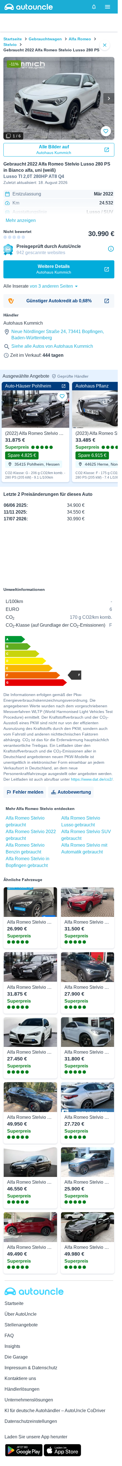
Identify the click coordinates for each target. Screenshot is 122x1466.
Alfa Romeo (80, 39)
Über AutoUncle (21, 1314)
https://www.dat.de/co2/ (92, 779)
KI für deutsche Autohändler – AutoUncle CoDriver (55, 1410)
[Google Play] (24, 1449)
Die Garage (16, 1357)
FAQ (9, 1335)
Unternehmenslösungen (29, 1399)
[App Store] (62, 1449)
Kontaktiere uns (20, 1378)
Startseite (12, 39)
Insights (12, 1346)
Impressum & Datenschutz (31, 1367)
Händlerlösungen (22, 1389)
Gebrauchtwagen (45, 39)
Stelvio (10, 44)
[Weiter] (108, 98)
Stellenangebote (21, 1324)
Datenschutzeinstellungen (31, 1421)
